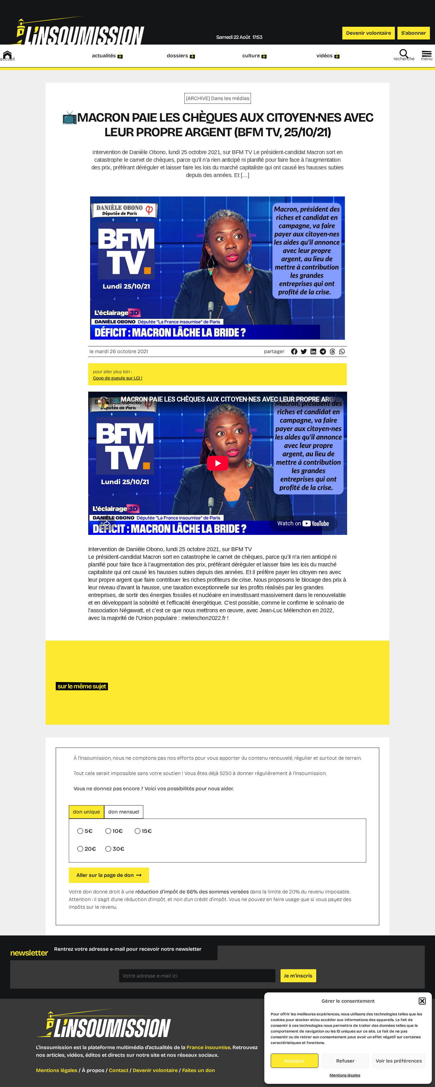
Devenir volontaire (155, 1070)
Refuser (345, 1061)
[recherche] (404, 54)
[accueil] (7, 55)
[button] (422, 1001)
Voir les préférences (399, 1061)
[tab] (86, 812)
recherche (404, 58)
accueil (7, 59)
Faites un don (198, 1070)
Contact (118, 1070)
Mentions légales (345, 1075)
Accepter (294, 1061)
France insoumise (208, 1047)
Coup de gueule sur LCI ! (117, 378)
